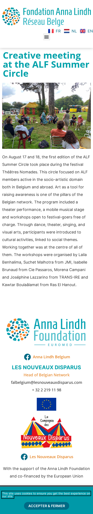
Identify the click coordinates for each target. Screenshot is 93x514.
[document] (46, 257)
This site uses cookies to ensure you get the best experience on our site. (46, 495)
